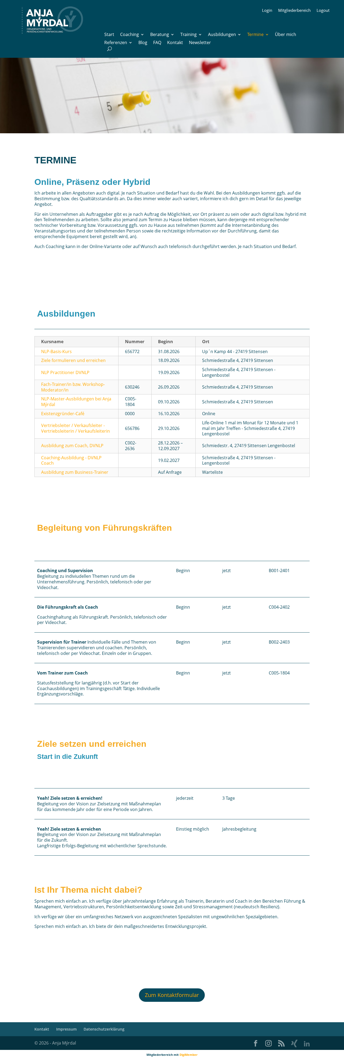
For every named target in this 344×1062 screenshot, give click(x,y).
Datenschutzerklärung (104, 1029)
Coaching (129, 35)
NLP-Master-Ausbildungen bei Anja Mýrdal (76, 401)
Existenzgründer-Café (62, 414)
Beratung (159, 35)
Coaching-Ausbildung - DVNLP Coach (71, 460)
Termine (255, 35)
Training (188, 35)
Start (109, 35)
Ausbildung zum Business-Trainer (74, 472)
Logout (323, 10)
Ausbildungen (222, 35)
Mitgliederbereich (294, 10)
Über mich (285, 35)
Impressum (66, 1029)
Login (267, 10)
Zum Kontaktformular (172, 995)
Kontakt (175, 43)
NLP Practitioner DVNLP (65, 372)
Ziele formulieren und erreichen (73, 360)
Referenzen (115, 43)
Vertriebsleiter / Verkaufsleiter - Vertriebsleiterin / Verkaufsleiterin (75, 428)
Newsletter (200, 43)
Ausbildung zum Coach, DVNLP (72, 446)
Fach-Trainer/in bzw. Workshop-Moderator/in (73, 387)
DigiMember (189, 1055)
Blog (142, 43)
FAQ (157, 43)
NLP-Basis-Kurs (56, 351)
